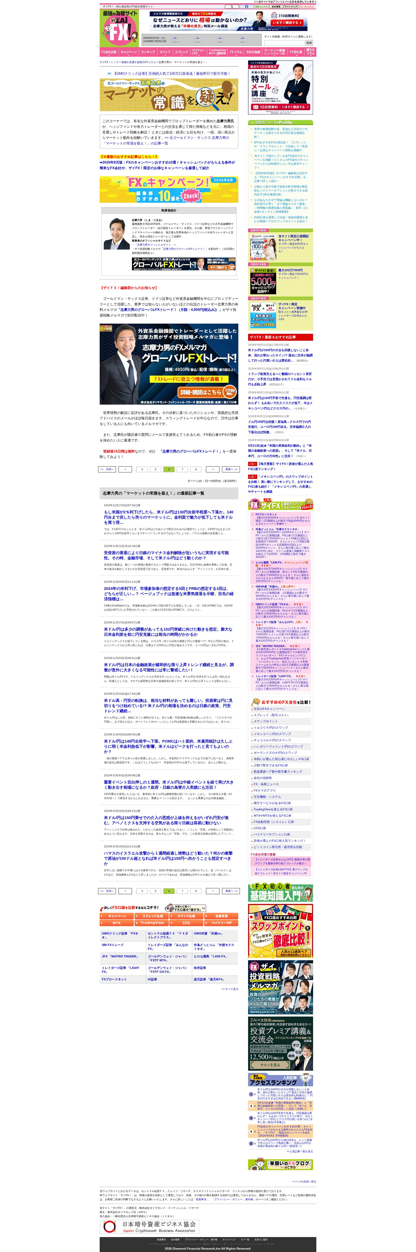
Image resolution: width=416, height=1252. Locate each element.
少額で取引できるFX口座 (271, 765)
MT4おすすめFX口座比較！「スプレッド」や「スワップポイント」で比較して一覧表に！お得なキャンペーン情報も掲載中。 (281, 146)
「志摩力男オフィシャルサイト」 (154, 244)
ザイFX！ (271, 1244)
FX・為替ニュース (266, 784)
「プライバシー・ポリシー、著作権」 (233, 1199)
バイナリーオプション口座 (272, 834)
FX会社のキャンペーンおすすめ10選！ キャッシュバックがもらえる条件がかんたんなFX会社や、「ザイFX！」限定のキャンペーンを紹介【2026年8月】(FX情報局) (285, 1131)
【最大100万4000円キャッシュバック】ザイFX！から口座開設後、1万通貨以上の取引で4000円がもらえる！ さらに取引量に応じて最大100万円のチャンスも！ (282, 593)
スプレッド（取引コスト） (272, 715)
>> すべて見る (230, 989)
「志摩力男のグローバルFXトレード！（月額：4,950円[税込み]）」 (170, 309)
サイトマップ (229, 1239)
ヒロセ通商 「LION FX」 (211, 956)
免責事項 (161, 1239)
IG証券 (152, 979)
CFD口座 (260, 828)
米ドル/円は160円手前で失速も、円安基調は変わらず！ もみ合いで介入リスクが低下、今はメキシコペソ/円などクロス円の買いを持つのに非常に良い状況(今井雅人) (285, 1118)
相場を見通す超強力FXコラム (138, 62)
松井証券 (200, 968)
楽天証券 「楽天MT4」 (209, 979)
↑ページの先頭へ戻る (304, 1181)
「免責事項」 (201, 1199)
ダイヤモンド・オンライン (187, 1244)
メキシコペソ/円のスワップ (272, 734)
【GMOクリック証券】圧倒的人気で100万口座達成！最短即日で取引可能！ (172, 73)
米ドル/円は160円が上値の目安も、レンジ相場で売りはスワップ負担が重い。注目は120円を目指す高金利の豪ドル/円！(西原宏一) (284, 1143)
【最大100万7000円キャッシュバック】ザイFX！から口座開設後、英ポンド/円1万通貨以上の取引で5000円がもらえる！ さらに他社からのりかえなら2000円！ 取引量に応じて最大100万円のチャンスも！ (282, 572)
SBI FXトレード (113, 945)
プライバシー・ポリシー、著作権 (201, 1239)
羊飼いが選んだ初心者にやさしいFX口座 (281, 759)
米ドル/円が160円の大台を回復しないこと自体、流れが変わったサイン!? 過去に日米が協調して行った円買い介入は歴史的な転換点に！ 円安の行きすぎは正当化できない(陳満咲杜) (285, 1094)
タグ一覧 (245, 1239)
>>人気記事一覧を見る (300, 1151)
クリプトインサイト (253, 1244)
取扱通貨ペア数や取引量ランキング (278, 771)
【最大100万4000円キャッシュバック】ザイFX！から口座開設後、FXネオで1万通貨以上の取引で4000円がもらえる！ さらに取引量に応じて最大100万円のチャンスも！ (282, 610)
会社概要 (175, 1239)
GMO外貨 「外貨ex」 (209, 933)
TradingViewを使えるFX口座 (273, 809)
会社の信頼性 (263, 778)
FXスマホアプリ (265, 790)
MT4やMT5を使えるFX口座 (272, 815)
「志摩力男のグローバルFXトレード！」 (184, 248)
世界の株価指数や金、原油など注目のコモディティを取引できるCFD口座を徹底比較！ (281, 132)
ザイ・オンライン (232, 1244)
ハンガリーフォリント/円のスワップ (278, 746)
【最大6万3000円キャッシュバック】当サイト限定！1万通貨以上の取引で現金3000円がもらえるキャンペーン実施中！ (283, 519)
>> (232, 469)
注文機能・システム (267, 796)
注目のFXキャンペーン (269, 708)
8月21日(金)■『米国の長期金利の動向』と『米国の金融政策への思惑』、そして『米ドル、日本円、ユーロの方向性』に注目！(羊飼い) (284, 1105)
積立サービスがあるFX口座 (272, 803)
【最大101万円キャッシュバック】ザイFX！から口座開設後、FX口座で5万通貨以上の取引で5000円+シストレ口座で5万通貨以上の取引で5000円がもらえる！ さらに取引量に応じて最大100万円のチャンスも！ (283, 631)
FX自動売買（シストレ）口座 (274, 822)
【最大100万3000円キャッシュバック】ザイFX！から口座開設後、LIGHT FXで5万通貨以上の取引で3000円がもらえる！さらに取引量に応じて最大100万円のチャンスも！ (282, 682)
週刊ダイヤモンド (212, 1244)
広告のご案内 (261, 1239)
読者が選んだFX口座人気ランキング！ (280, 840)
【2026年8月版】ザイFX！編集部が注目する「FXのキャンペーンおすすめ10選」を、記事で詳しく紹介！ (281, 177)
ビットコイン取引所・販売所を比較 (278, 847)
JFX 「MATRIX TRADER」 (120, 956)
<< (107, 469)
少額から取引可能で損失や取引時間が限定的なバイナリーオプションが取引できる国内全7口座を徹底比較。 (281, 190)
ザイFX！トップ (109, 62)
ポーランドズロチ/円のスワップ (275, 752)
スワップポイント (266, 721)
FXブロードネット (114, 979)
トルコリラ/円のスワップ (271, 727)
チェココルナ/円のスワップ (272, 740)
